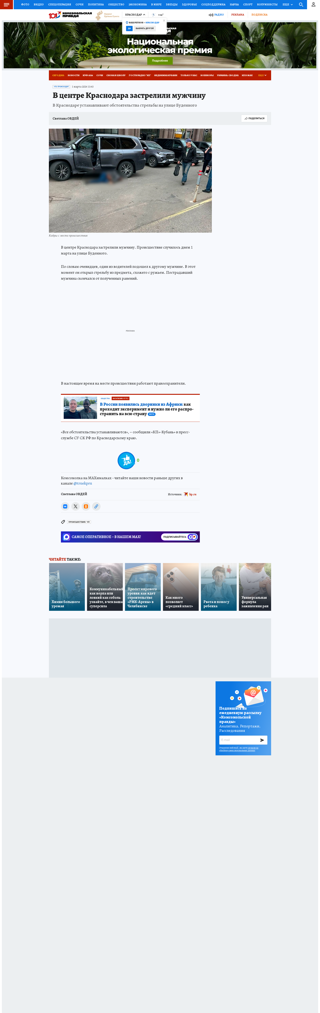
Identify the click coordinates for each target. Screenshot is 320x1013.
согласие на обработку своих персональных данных (238, 749)
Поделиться (256, 118)
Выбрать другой (145, 28)
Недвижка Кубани (165, 75)
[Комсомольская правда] (70, 15)
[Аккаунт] (313, 4)
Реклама (237, 14)
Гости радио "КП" (140, 75)
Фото (25, 4)
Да (129, 28)
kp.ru (192, 494)
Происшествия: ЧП (79, 522)
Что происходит (61, 87)
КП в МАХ (247, 75)
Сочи (80, 4)
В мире (156, 4)
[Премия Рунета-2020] (105, 14)
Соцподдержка (213, 4)
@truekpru (83, 483)
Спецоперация (59, 4)
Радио (219, 14)
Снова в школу (116, 75)
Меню (6, 4)
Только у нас (189, 75)
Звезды (172, 4)
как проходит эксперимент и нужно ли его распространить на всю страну (147, 409)
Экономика (138, 4)
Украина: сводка (228, 75)
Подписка (259, 14)
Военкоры (207, 75)
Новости (73, 75)
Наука (234, 4)
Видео (39, 4)
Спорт (248, 4)
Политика (96, 4)
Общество (116, 4)
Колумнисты (267, 4)
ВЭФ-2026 (88, 75)
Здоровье (189, 4)
